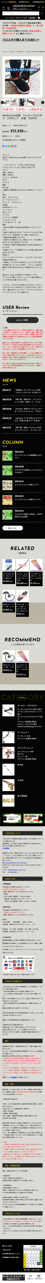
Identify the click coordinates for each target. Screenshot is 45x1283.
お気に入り (30, 1279)
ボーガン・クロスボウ (16, 52)
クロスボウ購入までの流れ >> (20, 40)
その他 (20, 780)
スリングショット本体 (25, 751)
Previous (2, 102)
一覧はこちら (11, 528)
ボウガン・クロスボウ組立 (27, 724)
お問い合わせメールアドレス (17, 870)
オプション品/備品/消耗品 (26, 721)
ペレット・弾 (22, 756)
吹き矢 (20, 764)
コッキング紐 (28, 277)
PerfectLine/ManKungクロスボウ (29, 726)
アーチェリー (23, 732)
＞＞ (41, 1246)
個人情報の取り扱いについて (11, 1254)
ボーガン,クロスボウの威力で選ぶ (29, 709)
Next (42, 102)
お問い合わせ (39, 1279)
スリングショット (25, 747)
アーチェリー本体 (23, 736)
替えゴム (20, 754)
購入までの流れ (7, 1246)
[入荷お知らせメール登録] (14, 140)
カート (43, 6)
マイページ (39, 6)
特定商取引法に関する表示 (10, 1257)
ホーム (4, 52)
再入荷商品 (22, 795)
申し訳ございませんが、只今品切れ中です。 (14, 1277)
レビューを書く (22, 320)
